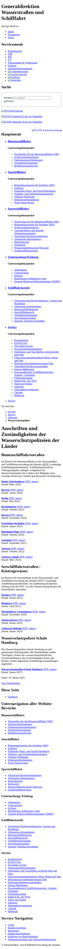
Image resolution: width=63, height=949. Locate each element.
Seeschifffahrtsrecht (24, 312)
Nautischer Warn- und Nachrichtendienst (35, 191)
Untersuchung (21, 272)
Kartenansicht (15, 51)
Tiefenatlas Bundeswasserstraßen (31, 366)
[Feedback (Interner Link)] (14, 77)
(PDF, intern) (19, 481)
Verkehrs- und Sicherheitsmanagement (33, 193)
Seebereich (19, 245)
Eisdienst (18, 188)
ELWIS (12, 411)
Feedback (13, 696)
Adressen (19, 386)
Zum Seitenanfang (10, 683)
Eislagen (12, 65)
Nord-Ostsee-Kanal (24, 202)
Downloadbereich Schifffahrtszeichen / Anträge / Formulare (34, 373)
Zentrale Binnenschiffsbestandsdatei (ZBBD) (37, 281)
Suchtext (8, 97)
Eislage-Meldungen (24, 369)
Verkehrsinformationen (25, 163)
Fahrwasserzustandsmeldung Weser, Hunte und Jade (34, 876)
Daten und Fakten (23, 383)
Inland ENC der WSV (25, 380)
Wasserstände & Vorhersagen (22, 62)
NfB (10, 54)
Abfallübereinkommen (25, 315)
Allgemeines (20, 269)
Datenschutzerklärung (19, 933)
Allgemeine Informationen (27, 239)
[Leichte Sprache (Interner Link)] (17, 74)
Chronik (18, 392)
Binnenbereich (21, 242)
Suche (11, 37)
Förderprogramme (23, 378)
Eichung (18, 275)
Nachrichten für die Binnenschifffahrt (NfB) (36, 154)
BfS (10, 57)
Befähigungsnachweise (26, 165)
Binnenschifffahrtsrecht (26, 309)
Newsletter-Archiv (23, 346)
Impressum (13, 930)
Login (11, 925)
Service (12, 327)
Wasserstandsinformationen (28, 349)
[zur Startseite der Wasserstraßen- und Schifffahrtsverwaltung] (12, 111)
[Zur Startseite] (21, 116)
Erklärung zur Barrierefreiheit (23, 936)
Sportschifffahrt (18, 208)
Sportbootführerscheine (26, 250)
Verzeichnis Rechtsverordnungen (31, 236)
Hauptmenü (14, 34)
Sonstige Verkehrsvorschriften (29, 321)
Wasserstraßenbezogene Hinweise (31, 247)
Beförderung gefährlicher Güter (30, 278)
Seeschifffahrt (17, 172)
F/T (9, 59)
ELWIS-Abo (20, 343)
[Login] (14, 80)
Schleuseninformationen (20, 68)
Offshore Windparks (24, 196)
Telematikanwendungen (26, 389)
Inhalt (11, 31)
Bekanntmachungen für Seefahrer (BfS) (34, 185)
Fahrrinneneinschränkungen (28, 160)
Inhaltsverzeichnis (17, 927)
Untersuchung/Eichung (23, 257)
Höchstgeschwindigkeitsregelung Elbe (33, 363)
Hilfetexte (19, 395)
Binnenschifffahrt (19, 141)
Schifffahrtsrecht (19, 287)
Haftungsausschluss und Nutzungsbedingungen (32, 939)
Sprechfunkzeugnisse (25, 318)
